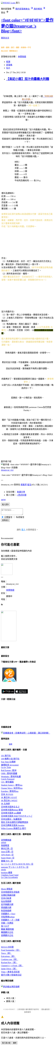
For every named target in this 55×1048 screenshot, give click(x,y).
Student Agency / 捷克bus (11, 785)
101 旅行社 (6, 756)
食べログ (5, 926)
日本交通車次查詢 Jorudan (12, 825)
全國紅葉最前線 (8, 895)
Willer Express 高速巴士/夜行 (13, 828)
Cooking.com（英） (9, 959)
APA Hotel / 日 (7, 855)
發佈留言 (5, 520)
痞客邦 (24, 485)
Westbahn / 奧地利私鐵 (11, 776)
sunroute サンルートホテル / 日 (14, 867)
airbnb (3, 842)
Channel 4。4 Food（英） (12, 966)
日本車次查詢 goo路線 (11, 813)
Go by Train (6, 767)
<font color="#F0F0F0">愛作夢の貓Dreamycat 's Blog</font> (27, 25)
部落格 (9, 65)
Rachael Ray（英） (9, 962)
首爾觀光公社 (7, 935)
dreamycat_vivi (7, 470)
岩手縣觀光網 (7, 904)
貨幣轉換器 (6, 840)
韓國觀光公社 (7, 932)
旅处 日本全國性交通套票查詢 (14, 822)
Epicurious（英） (8, 956)
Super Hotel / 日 (7, 858)
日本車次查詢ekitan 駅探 (12, 810)
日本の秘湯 (6, 898)
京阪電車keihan (8, 917)
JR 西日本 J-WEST (9, 800)
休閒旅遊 (22, 56)
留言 (29, 485)
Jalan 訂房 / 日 (7, 852)
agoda (3, 869)
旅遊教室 (5, 845)
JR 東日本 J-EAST (9, 797)
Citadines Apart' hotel (9, 875)
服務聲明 (27, 1012)
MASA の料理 (7, 947)
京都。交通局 (7, 923)
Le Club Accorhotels (9, 877)
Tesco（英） (6, 953)
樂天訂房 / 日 (7, 848)
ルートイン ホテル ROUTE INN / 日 (17, 864)
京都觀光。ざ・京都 (10, 920)
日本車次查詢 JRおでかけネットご (16, 816)
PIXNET (12, 1009)
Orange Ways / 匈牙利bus (12, 788)
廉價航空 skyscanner (10, 765)
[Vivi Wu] (8, 640)
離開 (14, 1043)
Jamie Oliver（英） (9, 969)
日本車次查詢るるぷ (10, 807)
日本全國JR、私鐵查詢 (11, 819)
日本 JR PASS (7, 794)
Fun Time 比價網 (8, 762)
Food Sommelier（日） (11, 950)
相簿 (8, 62)
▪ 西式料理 (21, 495)
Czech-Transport (7, 779)
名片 (8, 68)
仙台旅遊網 (6, 901)
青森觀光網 (6, 907)
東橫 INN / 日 (7, 861)
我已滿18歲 (6, 1043)
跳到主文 (5, 38)
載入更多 (5, 504)
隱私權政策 (45, 1009)
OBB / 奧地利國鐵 (9, 773)
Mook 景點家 (7, 889)
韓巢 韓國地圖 (7, 929)
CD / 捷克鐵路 (7, 782)
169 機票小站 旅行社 (10, 759)
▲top (3, 499)
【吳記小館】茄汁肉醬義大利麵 (27, 79)
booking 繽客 (6, 872)
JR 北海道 (5, 804)
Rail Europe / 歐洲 (8, 770)
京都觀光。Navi (8, 914)
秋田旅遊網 (6, 911)
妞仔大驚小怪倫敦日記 (11, 975)
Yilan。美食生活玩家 (10, 972)
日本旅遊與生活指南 (10, 892)
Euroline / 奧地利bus (9, 791)
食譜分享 (21, 492)
